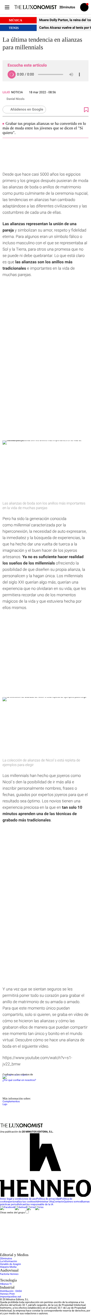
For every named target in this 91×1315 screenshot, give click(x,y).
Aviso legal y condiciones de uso (18, 1199)
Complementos (11, 1101)
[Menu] (7, 7)
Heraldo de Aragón (10, 1264)
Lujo (6, 92)
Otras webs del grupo (12, 1212)
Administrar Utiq (44, 1201)
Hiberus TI (6, 1284)
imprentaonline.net (10, 1296)
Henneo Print (7, 1294)
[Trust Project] (15, 1074)
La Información (8, 1261)
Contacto (59, 1201)
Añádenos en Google (26, 110)
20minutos (6, 1258)
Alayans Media (8, 1267)
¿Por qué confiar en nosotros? (19, 1080)
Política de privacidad (48, 1199)
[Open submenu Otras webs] (38, 1251)
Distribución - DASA (11, 1291)
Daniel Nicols (16, 99)
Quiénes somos (72, 1201)
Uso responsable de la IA (39, 1204)
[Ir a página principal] (35, 7)
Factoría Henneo (9, 1274)
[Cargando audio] (12, 74)
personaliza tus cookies (22, 1201)
